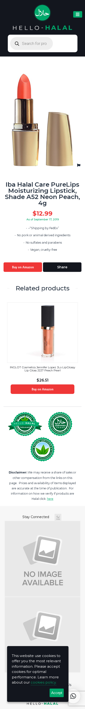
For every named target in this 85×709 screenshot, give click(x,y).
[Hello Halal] (42, 17)
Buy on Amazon (23, 267)
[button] (73, 696)
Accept (56, 693)
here (50, 499)
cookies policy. (43, 682)
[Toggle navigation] (77, 14)
